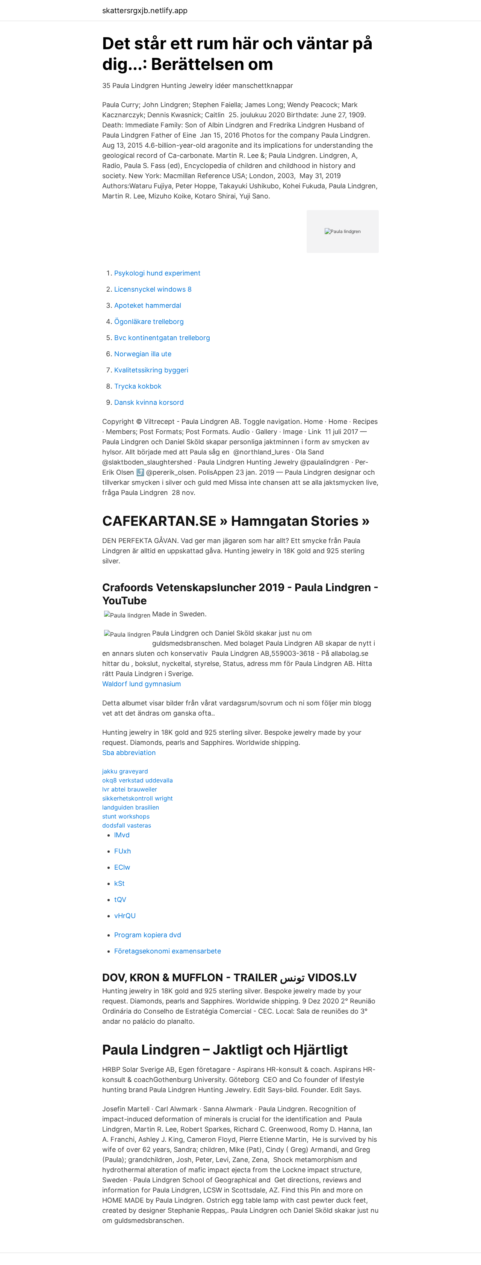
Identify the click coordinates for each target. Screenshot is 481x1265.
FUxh (122, 851)
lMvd (122, 835)
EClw (122, 867)
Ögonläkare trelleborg (149, 321)
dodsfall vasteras (126, 825)
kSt (119, 883)
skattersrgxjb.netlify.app (145, 10)
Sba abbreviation (129, 753)
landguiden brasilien (130, 807)
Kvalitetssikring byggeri (151, 370)
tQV (120, 899)
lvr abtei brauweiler (129, 789)
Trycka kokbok (138, 386)
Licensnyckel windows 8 (153, 289)
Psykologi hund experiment (157, 273)
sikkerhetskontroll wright (137, 798)
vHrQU (125, 916)
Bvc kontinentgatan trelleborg (162, 338)
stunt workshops (126, 816)
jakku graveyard (125, 771)
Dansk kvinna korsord (149, 402)
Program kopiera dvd (147, 935)
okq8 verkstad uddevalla (137, 780)
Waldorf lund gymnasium (141, 684)
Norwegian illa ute (142, 354)
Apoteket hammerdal (147, 305)
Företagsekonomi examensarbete (167, 951)
